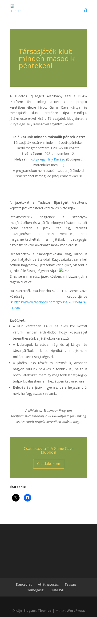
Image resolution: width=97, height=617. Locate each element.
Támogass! (35, 590)
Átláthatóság (48, 584)
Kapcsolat (24, 584)
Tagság (70, 584)
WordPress (76, 610)
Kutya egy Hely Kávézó (47, 159)
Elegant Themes (38, 610)
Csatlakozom (48, 463)
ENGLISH (57, 590)
